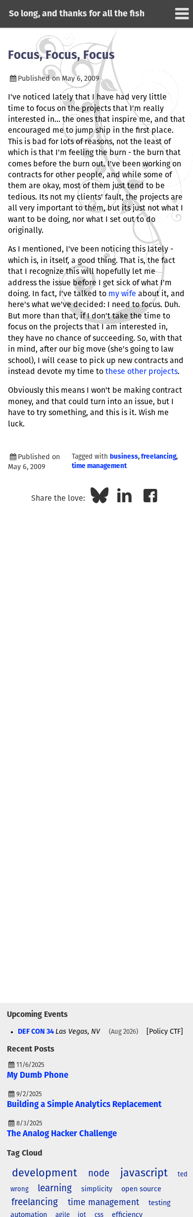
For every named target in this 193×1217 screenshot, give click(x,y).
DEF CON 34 (36, 1031)
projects (163, 371)
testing (159, 1203)
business (124, 456)
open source (141, 1189)
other (137, 371)
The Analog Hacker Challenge (62, 1134)
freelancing (158, 456)
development (44, 1173)
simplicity (96, 1189)
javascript (144, 1173)
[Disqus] (96, 635)
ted (183, 1174)
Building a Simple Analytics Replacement (84, 1105)
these (115, 371)
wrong (19, 1189)
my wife (122, 294)
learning (55, 1188)
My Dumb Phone (37, 1075)
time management (99, 466)
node (98, 1173)
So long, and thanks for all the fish (77, 13)
